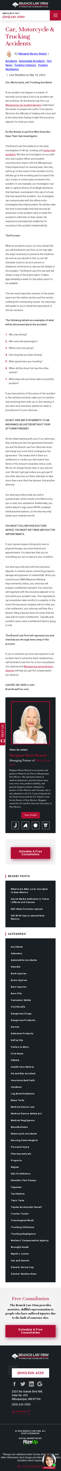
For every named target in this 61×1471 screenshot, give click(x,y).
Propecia (16, 1160)
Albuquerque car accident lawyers (23, 105)
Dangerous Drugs (21, 1013)
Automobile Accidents (24, 960)
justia (15, 825)
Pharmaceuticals (21, 1153)
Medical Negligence (23, 1120)
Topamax (16, 1187)
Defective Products (22, 1033)
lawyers (45, 825)
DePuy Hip (17, 1040)
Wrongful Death (20, 1247)
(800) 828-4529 (30, 1373)
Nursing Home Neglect (24, 1140)
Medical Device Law (23, 1107)
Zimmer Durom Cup (22, 1267)
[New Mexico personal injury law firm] (30, 5)
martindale (35, 825)
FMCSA (15, 1060)
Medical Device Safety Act (26, 1113)
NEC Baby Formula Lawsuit (27, 909)
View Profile (30, 815)
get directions (19, 1411)
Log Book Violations (22, 1093)
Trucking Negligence (23, 1233)
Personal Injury (20, 1147)
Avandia (16, 966)
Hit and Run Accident (23, 1073)
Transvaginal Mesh (22, 1220)
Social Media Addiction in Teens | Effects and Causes (30, 900)
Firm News (17, 1053)
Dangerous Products (23, 1020)
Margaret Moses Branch (32, 54)
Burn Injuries (18, 986)
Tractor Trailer (20, 1213)
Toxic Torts (17, 1200)
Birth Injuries (19, 973)
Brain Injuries (19, 980)
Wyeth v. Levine (20, 1253)
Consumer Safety (21, 1000)
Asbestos (16, 953)
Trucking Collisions (22, 1227)
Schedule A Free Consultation (30, 852)
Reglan (15, 1167)
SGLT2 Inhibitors (20, 1173)
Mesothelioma (19, 1127)
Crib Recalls (18, 1006)
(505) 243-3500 (14, 17)
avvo (25, 825)
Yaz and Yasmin (20, 1260)
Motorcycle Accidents (24, 1133)
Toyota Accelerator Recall (26, 1207)
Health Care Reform (22, 1067)
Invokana (16, 1087)
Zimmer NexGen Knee (24, 1273)
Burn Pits (16, 993)
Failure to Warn (20, 1047)
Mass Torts (17, 1100)
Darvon (15, 1026)
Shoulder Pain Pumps (23, 1180)
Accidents (17, 946)
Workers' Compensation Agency (29, 1240)
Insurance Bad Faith (23, 1080)
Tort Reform (18, 1193)
